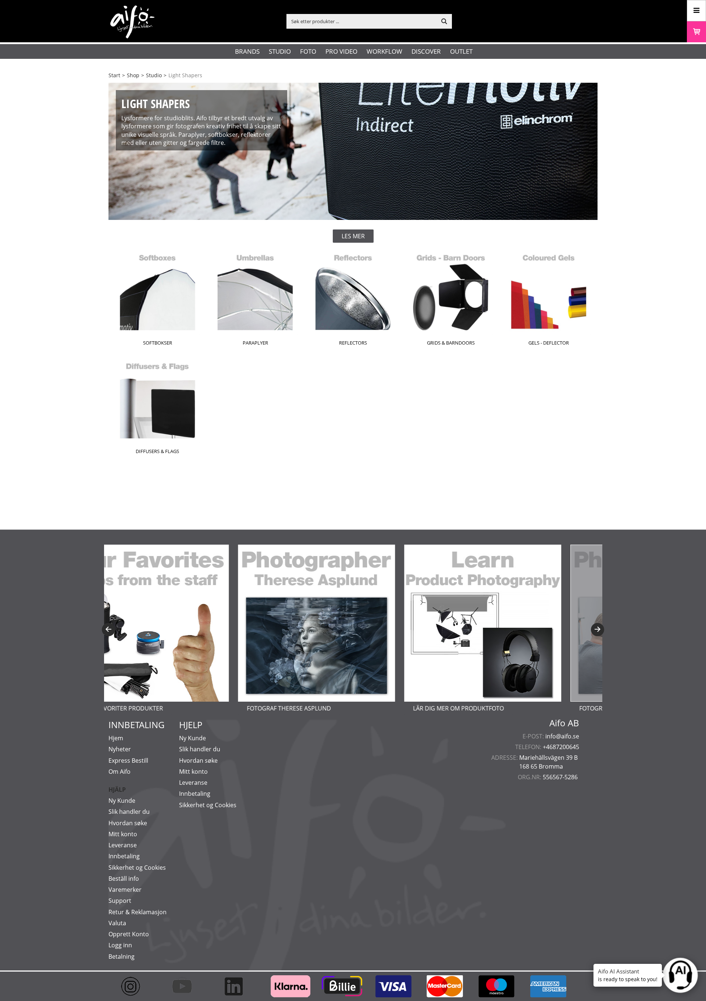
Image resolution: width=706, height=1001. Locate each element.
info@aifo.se (562, 736)
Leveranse (122, 845)
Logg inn (120, 945)
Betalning (121, 956)
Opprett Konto (128, 934)
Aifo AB (564, 723)
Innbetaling (124, 856)
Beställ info (123, 878)
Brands (247, 51)
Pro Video (341, 51)
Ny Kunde (121, 801)
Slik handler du (129, 812)
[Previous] (108, 629)
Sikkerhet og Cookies (137, 867)
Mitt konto (122, 834)
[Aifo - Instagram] (134, 986)
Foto (308, 51)
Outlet (461, 51)
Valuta (117, 923)
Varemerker (125, 890)
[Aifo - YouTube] (185, 986)
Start (114, 75)
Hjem (115, 738)
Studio (280, 51)
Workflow (384, 51)
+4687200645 (561, 747)
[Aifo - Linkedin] (237, 986)
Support (119, 901)
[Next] (597, 629)
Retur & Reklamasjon (137, 912)
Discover (426, 51)
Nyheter (119, 749)
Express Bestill (128, 760)
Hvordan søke (127, 823)
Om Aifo (119, 771)
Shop (133, 75)
